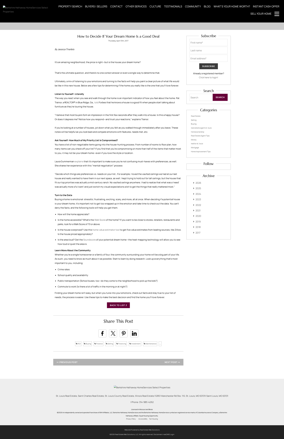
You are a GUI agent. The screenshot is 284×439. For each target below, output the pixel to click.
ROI (79, 343)
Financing (122, 343)
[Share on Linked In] (134, 333)
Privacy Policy (131, 419)
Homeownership (197, 132)
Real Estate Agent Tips (200, 135)
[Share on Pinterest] (124, 333)
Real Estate (195, 116)
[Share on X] (113, 333)
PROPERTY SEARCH (70, 6)
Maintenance (150, 343)
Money (193, 139)
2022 (198, 205)
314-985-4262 (146, 402)
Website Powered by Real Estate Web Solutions (142, 430)
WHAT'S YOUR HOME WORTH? (232, 6)
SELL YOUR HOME (260, 13)
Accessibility (142, 419)
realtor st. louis (197, 143)
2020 (198, 216)
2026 (198, 182)
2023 (198, 199)
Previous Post (68, 362)
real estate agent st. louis (201, 128)
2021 (198, 210)
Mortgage (195, 147)
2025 (198, 188)
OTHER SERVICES (136, 6)
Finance (99, 343)
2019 (198, 221)
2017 (198, 232)
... (160, 343)
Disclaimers (158, 434)
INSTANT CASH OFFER (266, 6)
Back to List (118, 305)
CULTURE (155, 6)
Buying (88, 343)
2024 (198, 194)
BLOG (207, 6)
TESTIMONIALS (173, 6)
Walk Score (99, 219)
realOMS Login (168, 434)
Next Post (171, 362)
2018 (198, 227)
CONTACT (116, 6)
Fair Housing (153, 419)
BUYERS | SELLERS (96, 6)
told (96, 102)
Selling (110, 343)
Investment (136, 343)
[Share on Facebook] (102, 333)
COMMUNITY (193, 6)
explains (79, 161)
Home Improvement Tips (200, 151)
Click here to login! (208, 77)
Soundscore (89, 239)
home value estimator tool (106, 229)
